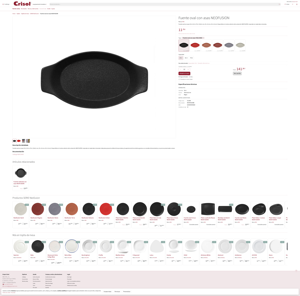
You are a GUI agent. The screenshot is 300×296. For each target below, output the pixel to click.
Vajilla (18, 14)
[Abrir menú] (6, 4)
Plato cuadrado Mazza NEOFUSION (208, 219)
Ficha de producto (36, 281)
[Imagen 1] (19, 141)
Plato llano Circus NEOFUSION (172, 219)
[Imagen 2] (23, 141)
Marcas (33, 9)
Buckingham (86, 255)
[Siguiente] (286, 214)
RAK (183, 22)
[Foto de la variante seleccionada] (14, 141)
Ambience (238, 255)
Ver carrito (237, 73)
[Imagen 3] (28, 141)
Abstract (220, 255)
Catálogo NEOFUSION (18, 154)
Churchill (52, 259)
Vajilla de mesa (25, 14)
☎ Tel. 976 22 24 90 (7, 284)
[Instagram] (296, 271)
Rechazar (117, 291)
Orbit (185, 255)
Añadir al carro (184, 73)
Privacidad (69, 279)
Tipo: (180, 38)
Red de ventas (16, 9)
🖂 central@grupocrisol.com (9, 286)
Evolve (169, 255)
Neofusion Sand (19, 218)
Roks (32, 255)
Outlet (48, 9)
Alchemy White (205, 255)
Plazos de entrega (48, 283)
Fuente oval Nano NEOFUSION (240, 219)
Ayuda (53, 9)
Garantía (47, 287)
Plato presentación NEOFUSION (139, 219)
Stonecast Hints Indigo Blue (53, 256)
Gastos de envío (48, 281)
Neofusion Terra (70, 218)
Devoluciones (48, 285)
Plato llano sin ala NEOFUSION (155, 219)
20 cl (181, 58)
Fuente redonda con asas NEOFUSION (20, 183)
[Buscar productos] (279, 4)
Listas (287, 4)
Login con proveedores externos (73, 281)
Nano (270, 255)
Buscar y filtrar (36, 279)
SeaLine (16, 255)
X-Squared (136, 255)
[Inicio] (22, 4)
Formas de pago (48, 279)
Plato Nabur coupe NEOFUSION (275, 219)
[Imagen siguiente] (173, 77)
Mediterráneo (120, 255)
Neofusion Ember (104, 218)
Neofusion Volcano (88, 218)
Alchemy (206, 257)
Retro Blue (68, 255)
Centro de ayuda (36, 277)
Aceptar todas (107, 291)
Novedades (24, 9)
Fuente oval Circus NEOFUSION (190, 219)
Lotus (151, 255)
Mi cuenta (35, 287)
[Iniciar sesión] (297, 4)
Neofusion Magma (36, 218)
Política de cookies (71, 283)
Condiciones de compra (50, 277)
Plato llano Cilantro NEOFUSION (122, 219)
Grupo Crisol (295, 1)
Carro (34, 285)
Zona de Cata (42, 9)
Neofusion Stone (53, 218)
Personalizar (126, 291)
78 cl (191, 58)
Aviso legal (69, 277)
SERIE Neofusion (34, 14)
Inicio (13, 14)
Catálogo (24, 277)
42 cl (186, 58)
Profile (101, 255)
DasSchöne (19, 257)
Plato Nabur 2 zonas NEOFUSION (258, 219)
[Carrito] (292, 4)
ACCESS (254, 255)
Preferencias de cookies (72, 285)
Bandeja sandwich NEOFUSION (224, 219)
